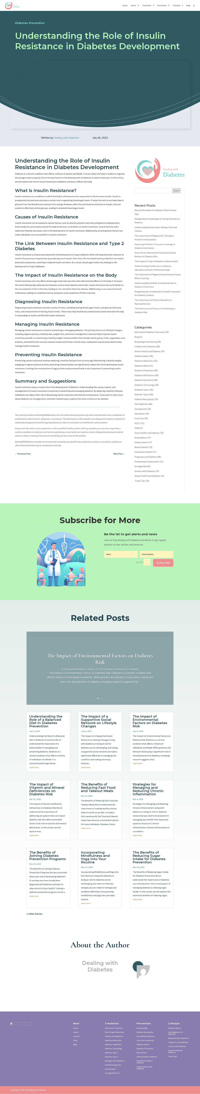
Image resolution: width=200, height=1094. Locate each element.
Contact (76, 1036)
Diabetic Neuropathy (144, 399)
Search (176, 190)
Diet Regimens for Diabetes (175, 1033)
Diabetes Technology (144, 385)
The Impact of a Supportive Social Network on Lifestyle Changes (99, 721)
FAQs (75, 1040)
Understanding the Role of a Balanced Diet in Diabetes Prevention (45, 721)
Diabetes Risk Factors (145, 375)
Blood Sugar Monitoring (146, 341)
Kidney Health (141, 442)
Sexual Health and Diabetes (147, 475)
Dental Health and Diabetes (147, 351)
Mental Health (141, 447)
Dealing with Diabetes (66, 137)
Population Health (143, 452)
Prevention (162, 5)
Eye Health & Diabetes (146, 1036)
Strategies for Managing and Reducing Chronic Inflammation (148, 789)
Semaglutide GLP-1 (112, 1073)
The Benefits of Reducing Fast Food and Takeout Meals (98, 787)
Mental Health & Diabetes (178, 1038)
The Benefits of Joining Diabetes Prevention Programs (47, 855)
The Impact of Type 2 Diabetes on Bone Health (156, 261)
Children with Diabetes (145, 346)
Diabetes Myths (142, 365)
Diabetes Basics (142, 356)
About (133, 5)
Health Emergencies (113, 1065)
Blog (188, 5)
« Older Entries (34, 914)
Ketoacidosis (141, 437)
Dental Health (142, 1028)
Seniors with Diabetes (145, 471)
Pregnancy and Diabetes (146, 456)
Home (125, 5)
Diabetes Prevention (144, 370)
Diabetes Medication (144, 360)
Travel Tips (140, 480)
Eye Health (140, 413)
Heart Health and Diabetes (147, 432)
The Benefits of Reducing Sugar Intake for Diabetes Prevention (149, 857)
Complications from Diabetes (145, 1068)
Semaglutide (140, 466)
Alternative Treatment (114, 1028)
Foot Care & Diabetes (145, 1040)
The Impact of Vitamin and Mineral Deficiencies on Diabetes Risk (46, 789)
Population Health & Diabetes (145, 1062)
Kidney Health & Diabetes (147, 1057)
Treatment (146, 5)
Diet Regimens (141, 404)
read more (34, 767)
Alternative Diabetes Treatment (150, 332)
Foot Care (139, 418)
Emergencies (141, 409)
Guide (137, 428)
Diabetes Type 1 (142, 389)
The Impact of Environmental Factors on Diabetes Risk (100, 658)
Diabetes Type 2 (142, 394)
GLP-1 (137, 423)
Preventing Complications (147, 461)
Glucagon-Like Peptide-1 (115, 1061)
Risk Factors (142, 1053)
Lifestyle (176, 5)
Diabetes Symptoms (144, 380)
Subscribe (163, 563)
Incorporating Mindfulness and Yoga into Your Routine (95, 857)
